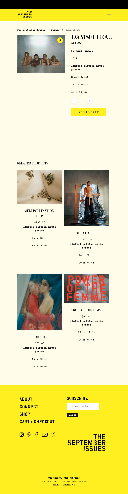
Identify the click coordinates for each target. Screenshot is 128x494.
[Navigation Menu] (109, 15)
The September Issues (31, 30)
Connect (29, 406)
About (26, 399)
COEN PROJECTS (71, 478)
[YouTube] (44, 434)
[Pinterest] (29, 434)
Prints (55, 30)
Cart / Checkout (37, 421)
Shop (25, 414)
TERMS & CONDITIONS (64, 485)
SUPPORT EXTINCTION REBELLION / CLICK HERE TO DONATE (64, 4)
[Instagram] (21, 434)
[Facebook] (36, 434)
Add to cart (88, 112)
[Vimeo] (53, 434)
